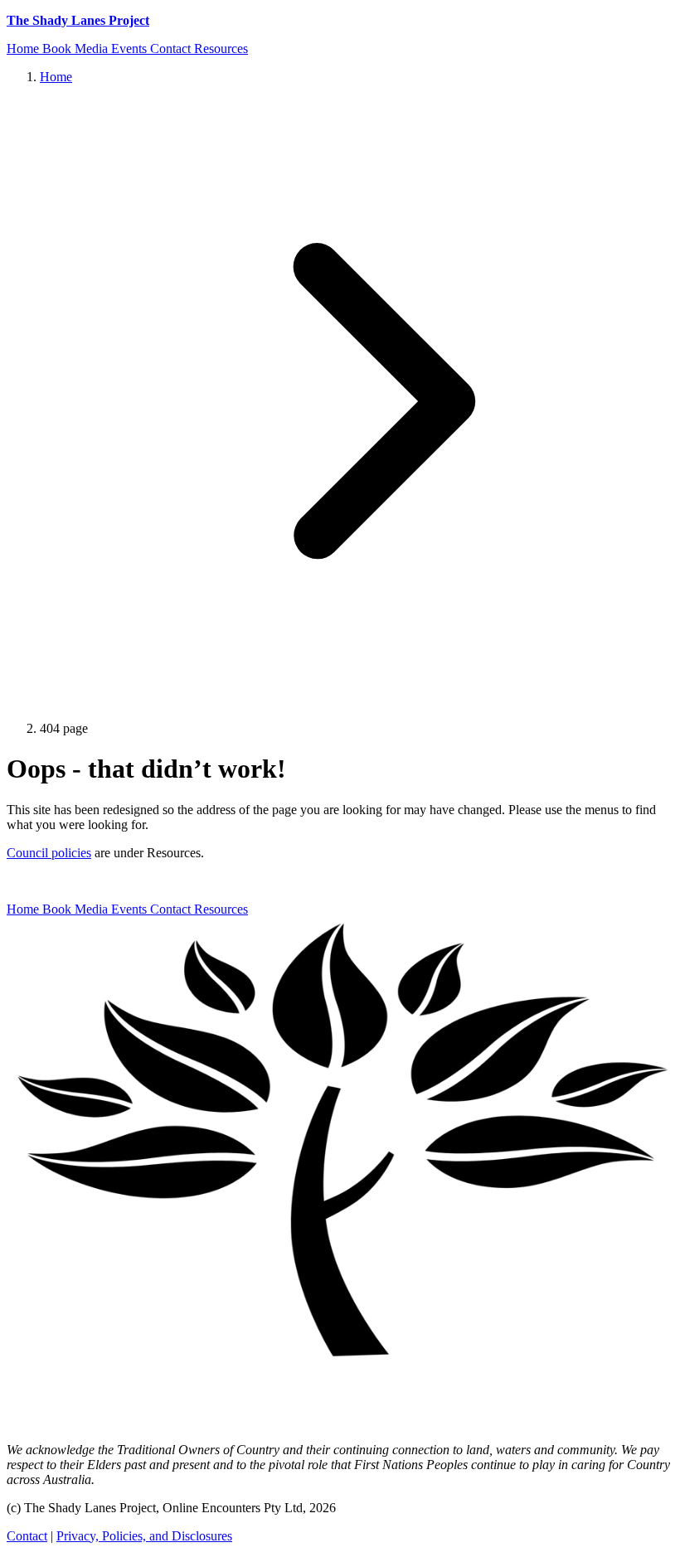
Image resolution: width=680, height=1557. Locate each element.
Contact (27, 1536)
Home (56, 77)
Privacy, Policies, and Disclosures (144, 1536)
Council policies (49, 853)
